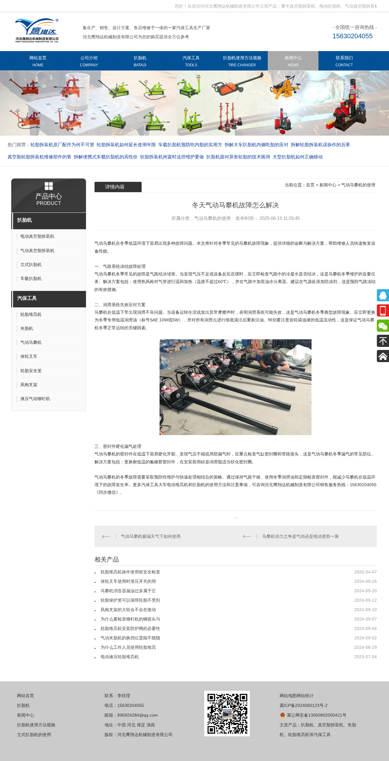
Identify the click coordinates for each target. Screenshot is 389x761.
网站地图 (288, 695)
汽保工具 (191, 61)
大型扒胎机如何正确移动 (298, 156)
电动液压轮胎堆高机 (120, 656)
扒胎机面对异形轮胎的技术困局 (238, 156)
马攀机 (101, 312)
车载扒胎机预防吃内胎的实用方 (190, 144)
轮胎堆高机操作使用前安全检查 (130, 571)
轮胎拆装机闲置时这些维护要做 (172, 156)
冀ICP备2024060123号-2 (304, 705)
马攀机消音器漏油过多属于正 (128, 590)
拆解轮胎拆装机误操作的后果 (320, 144)
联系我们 (344, 61)
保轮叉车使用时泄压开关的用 (128, 581)
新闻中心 (293, 61)
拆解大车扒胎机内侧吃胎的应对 (256, 144)
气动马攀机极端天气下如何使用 (151, 536)
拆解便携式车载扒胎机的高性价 (106, 156)
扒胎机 (140, 61)
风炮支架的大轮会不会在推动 (128, 609)
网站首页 (37, 61)
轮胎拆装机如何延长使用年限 (126, 144)
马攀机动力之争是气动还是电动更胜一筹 (300, 536)
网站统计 (305, 695)
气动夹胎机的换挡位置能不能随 (130, 637)
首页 (310, 184)
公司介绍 (89, 61)
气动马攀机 (105, 243)
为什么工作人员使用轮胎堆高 (128, 647)
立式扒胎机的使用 (34, 734)
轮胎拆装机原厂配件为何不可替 (62, 144)
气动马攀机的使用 (358, 184)
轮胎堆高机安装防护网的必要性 (130, 628)
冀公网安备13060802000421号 (316, 715)
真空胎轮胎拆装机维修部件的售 (39, 156)
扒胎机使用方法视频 (242, 61)
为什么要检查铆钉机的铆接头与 (130, 619)
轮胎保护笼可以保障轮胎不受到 (130, 600)
